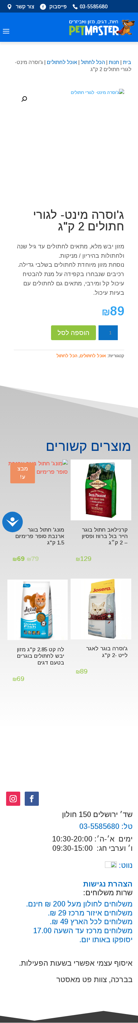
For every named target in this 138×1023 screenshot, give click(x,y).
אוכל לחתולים (62, 62)
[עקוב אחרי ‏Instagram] (13, 799)
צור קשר (25, 7)
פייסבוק (58, 7)
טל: (126, 826)
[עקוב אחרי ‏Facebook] (32, 799)
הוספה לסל (73, 332)
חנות (114, 62)
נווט (125, 865)
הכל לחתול (93, 62)
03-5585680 (94, 7)
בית (127, 62)
